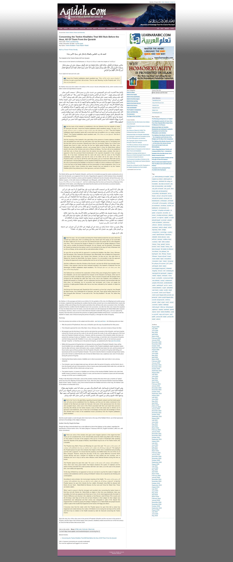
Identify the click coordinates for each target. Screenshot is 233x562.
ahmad (158, 196)
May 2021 (155, 447)
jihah (160, 266)
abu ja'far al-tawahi (157, 188)
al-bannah (166, 198)
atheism (154, 225)
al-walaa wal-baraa (162, 215)
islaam (165, 261)
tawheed (166, 309)
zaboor (158, 319)
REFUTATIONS (101, 28)
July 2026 (155, 328)
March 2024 (155, 382)
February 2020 (156, 475)
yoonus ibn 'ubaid (161, 316)
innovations (167, 258)
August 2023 (155, 395)
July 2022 (155, 420)
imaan (169, 256)
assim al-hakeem (157, 222)
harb (158, 246)
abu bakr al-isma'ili (164, 183)
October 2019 (156, 483)
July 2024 (155, 374)
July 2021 (155, 443)
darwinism (168, 234)
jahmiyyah (155, 266)
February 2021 (156, 452)
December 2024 (156, 365)
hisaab (163, 246)
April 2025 (155, 357)
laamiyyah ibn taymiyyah (159, 273)
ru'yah (164, 287)
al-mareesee (162, 208)
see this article (115, 341)
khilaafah (169, 268)
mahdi (154, 275)
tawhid (172, 309)
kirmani (160, 270)
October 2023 (156, 391)
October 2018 (156, 506)
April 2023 (155, 403)
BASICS (66, 28)
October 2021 (156, 437)
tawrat (154, 311)
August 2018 (155, 510)
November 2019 (156, 481)
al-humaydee (163, 203)
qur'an (166, 285)
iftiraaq (164, 254)
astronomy (166, 222)
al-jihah (169, 205)
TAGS (162, 28)
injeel (161, 258)
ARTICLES (89, 28)
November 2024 (156, 367)
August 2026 (155, 326)
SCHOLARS (82, 28)
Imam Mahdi (80, 45)
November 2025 (156, 344)
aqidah (166, 217)
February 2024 (156, 384)
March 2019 (155, 496)
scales (161, 290)
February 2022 (156, 430)
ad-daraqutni (163, 193)
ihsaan (169, 254)
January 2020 (156, 477)
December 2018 (156, 502)
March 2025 (155, 359)
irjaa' (160, 261)
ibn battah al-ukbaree (167, 249)
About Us (167, 2)
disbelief (154, 237)
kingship (154, 270)
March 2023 (155, 405)
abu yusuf (167, 188)
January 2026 (156, 340)
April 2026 (155, 334)
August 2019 (155, 487)
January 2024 (156, 386)
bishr (159, 229)
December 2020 (156, 456)
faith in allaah (166, 241)
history (167, 246)
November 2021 (156, 435)
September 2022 (157, 416)
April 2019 (155, 494)
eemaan (159, 239)
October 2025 (156, 346)
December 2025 (156, 342)
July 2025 (155, 351)
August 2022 (155, 418)
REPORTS (118, 28)
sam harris (155, 290)
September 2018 (157, 508)
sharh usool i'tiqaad (164, 292)
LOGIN (172, 28)
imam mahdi (155, 258)
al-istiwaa (163, 205)
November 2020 (156, 458)
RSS (158, 28)
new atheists (155, 280)
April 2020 (155, 471)
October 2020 (156, 460)
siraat (163, 302)
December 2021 (156, 433)
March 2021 (155, 451)
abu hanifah (167, 186)
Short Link (91, 529)
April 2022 (155, 426)
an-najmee (160, 217)
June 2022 (155, 422)
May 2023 (155, 401)
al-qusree (159, 212)
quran (170, 285)
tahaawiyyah (169, 307)
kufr (164, 270)
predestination (168, 282)
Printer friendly (73, 49)
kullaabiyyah (169, 270)
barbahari (155, 227)
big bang (154, 229)
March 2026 (155, 336)
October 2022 (156, 414)
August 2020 (155, 464)
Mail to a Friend (63, 49)
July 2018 (155, 512)
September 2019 (157, 485)
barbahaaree (167, 225)
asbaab (169, 220)
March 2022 (155, 428)
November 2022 (156, 412)
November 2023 (156, 389)
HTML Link (78, 529)
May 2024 (155, 378)
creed (154, 234)
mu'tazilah (159, 278)
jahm (170, 263)
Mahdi (86, 45)
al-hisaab (170, 200)
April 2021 (155, 449)
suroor (171, 302)
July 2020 (155, 466)
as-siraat (163, 220)
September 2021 (157, 439)
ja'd (167, 263)
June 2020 (155, 468)
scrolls (166, 290)
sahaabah (170, 287)
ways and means (164, 314)
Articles (71, 32)
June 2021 (155, 445)
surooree (154, 304)
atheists (160, 225)
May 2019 (155, 492)
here (98, 321)
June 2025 (155, 353)
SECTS (94, 28)
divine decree (162, 237)
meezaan (164, 275)
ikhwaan (154, 256)
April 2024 (155, 380)
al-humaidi (155, 203)
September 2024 (157, 370)
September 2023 (157, 393)
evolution (154, 241)
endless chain (167, 239)
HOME (60, 28)
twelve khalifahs (165, 311)
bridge (164, 229)
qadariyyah (160, 285)
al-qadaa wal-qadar (164, 210)
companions (155, 232)
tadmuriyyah (155, 307)
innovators (155, 261)
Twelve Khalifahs (71, 45)
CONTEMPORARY (110, 28)
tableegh (165, 304)
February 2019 (156, 498)
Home (163, 2)
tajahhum (155, 309)
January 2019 (156, 500)
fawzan (154, 244)
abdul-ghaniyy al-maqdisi (162, 176)
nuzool (162, 280)
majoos (159, 275)
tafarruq (162, 307)
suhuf (167, 302)
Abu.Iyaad (80, 43)
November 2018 (156, 504)
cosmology (163, 232)
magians (169, 273)
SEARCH (167, 28)
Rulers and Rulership (79, 32)
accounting (155, 193)
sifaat (158, 302)
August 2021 (155, 441)
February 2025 (156, 361)
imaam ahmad (162, 256)
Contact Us (172, 2)
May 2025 (155, 355)
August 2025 (155, 349)
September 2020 (157, 462)
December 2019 (156, 479)
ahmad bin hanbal (166, 196)
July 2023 (155, 397)
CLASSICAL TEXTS (73, 28)
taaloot (160, 304)
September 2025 (157, 347)
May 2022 (155, 424)
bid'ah (170, 227)
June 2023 (155, 399)
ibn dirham (155, 251)
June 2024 (155, 376)
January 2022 (156, 431)
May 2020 (155, 470)
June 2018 (155, 513)
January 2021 (156, 454)
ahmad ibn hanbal (157, 198)
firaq (158, 244)
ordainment (168, 280)
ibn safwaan (162, 251)
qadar (154, 285)
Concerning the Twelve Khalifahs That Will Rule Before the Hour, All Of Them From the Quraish (89, 538)
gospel (163, 244)
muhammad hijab (168, 278)
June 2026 (155, 330)
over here (138, 169)
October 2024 (156, 368)
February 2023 (156, 407)
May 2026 (155, 332)
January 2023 (156, 409)
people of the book (157, 282)
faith (159, 241)
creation (169, 232)
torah (158, 311)
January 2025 (156, 363)
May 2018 (155, 515)
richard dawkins (156, 287)
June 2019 (155, 491)
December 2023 (156, 388)
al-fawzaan (163, 200)
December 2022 (156, 410)
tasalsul (161, 309)
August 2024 (155, 372)
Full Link (84, 529)
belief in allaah (163, 227)
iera (160, 254)
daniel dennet (160, 234)
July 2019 (155, 489)
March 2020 (155, 473)
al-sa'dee (165, 212)
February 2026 (156, 338)
